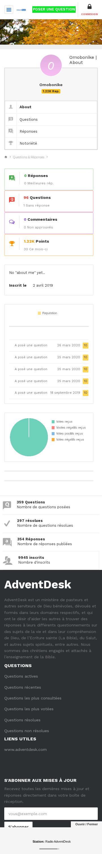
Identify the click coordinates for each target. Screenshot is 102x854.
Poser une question (54, 9)
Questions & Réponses (28, 157)
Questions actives (21, 676)
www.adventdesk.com (25, 749)
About (25, 107)
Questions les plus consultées (32, 698)
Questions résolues (22, 720)
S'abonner (18, 826)
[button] (89, 9)
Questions (29, 119)
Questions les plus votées (29, 709)
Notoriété (28, 143)
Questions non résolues (26, 730)
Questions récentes (22, 687)
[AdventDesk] (21, 9)
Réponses (28, 131)
